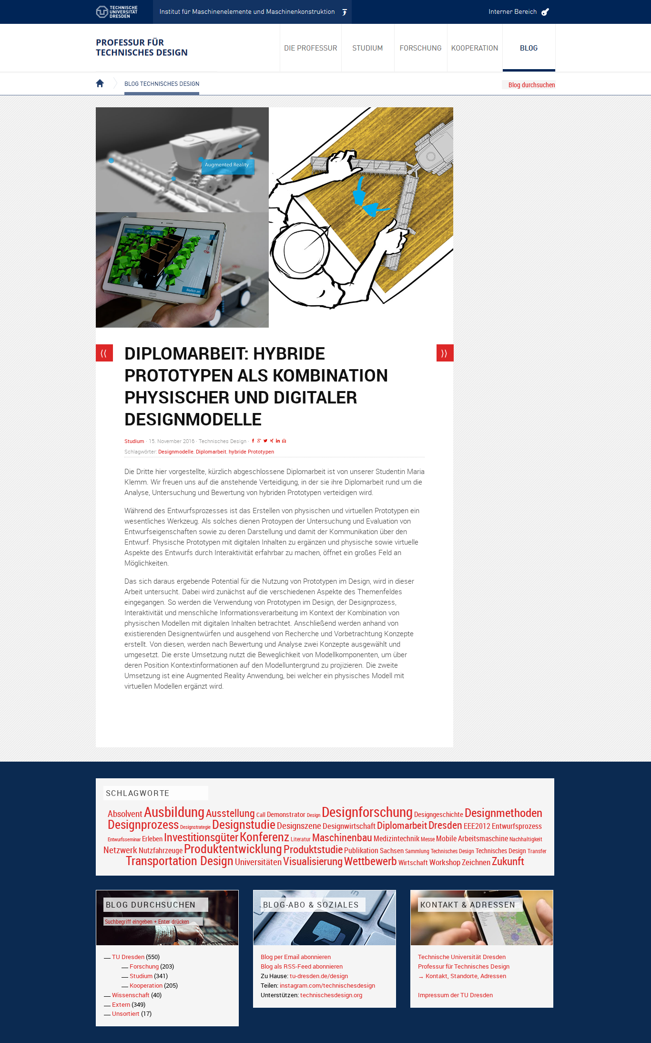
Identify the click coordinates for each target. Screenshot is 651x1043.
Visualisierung (313, 861)
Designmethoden (503, 812)
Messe (428, 839)
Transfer (537, 851)
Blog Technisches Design (154, 75)
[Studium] (368, 48)
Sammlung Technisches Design (439, 851)
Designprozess (143, 824)
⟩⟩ (444, 353)
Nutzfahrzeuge (161, 850)
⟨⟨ (103, 353)
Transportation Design (180, 860)
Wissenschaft (131, 995)
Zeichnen (476, 862)
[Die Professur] (311, 48)
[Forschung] (421, 48)
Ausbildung (174, 811)
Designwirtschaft (349, 825)
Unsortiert (126, 1013)
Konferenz (264, 836)
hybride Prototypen (251, 451)
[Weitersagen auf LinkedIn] (277, 440)
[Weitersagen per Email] (284, 440)
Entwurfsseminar (124, 839)
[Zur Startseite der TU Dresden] (124, 12)
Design (313, 814)
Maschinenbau (342, 837)
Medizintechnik (396, 839)
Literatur (301, 839)
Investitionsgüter (201, 837)
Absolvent (125, 813)
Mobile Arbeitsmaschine (472, 838)
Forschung (144, 966)
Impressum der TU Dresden (455, 995)
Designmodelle (175, 451)
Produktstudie (313, 849)
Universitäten (258, 861)
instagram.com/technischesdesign (327, 985)
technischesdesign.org (331, 995)
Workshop (444, 862)
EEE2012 (477, 826)
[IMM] (252, 12)
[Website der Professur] (156, 48)
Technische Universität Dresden (462, 956)
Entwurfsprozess (517, 826)
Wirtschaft (413, 862)
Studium (134, 440)
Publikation (361, 850)
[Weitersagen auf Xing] (271, 440)
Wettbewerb (370, 860)
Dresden (445, 825)
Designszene (299, 825)
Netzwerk (120, 850)
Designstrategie (195, 827)
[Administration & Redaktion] (517, 12)
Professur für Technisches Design (463, 966)
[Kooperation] (529, 48)
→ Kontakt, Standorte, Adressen (462, 975)
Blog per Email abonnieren (296, 956)
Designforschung (367, 811)
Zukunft (508, 860)
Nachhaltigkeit (525, 839)
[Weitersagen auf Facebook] (253, 440)
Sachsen (392, 850)
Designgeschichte (438, 814)
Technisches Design (501, 850)
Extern (121, 1004)
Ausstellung (230, 813)
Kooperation (146, 985)
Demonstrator (286, 814)
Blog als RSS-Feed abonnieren (302, 966)
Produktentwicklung (233, 848)
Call (260, 814)
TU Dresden (128, 956)
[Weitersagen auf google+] (259, 440)
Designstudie (243, 824)
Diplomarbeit (211, 451)
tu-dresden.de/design (319, 975)
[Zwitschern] (265, 440)
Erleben (152, 838)
